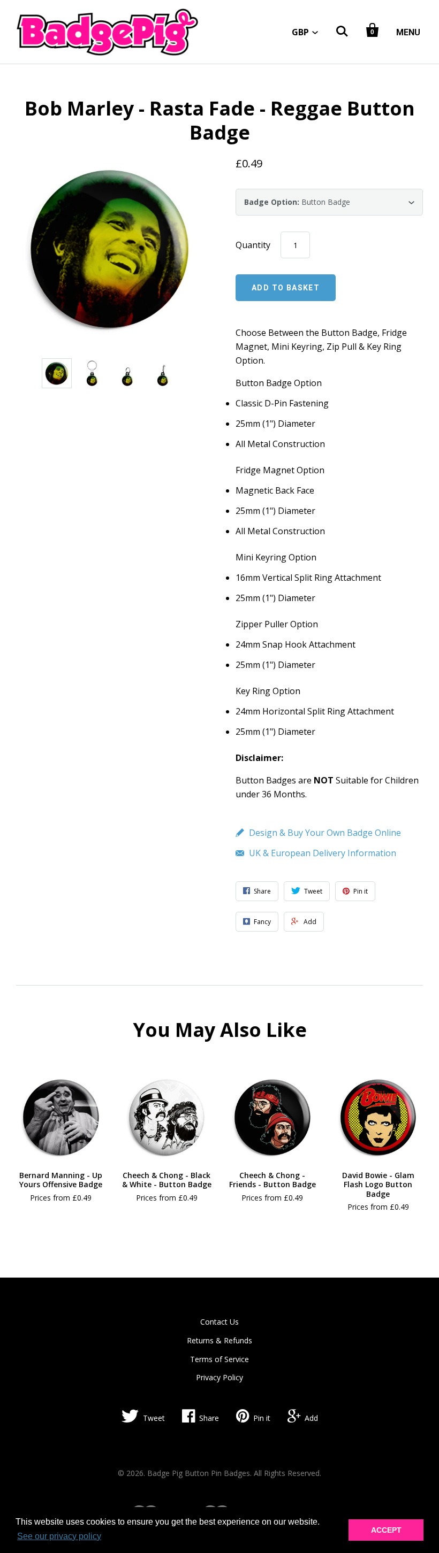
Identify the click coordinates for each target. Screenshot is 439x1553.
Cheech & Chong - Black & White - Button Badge (166, 1180)
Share (209, 1418)
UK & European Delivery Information (322, 853)
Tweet (154, 1418)
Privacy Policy (219, 1377)
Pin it (261, 1418)
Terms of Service (219, 1359)
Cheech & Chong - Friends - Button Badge (272, 1180)
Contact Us (219, 1322)
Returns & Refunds (219, 1340)
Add (311, 1418)
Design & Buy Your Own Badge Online (325, 833)
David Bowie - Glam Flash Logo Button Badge (378, 1184)
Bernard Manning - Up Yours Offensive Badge (60, 1180)
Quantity (253, 245)
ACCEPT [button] (386, 1530)
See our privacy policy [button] (59, 1536)
